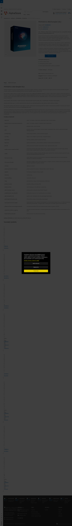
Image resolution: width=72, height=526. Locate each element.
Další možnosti (36, 263)
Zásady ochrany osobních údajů (31, 260)
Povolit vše (36, 271)
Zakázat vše (36, 267)
